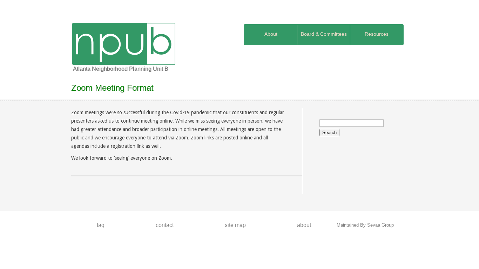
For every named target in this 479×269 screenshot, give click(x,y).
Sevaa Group (380, 225)
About (270, 34)
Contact (165, 225)
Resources (377, 34)
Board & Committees (324, 34)
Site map (235, 225)
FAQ (100, 225)
